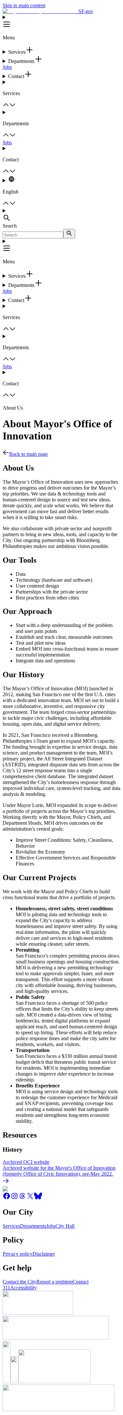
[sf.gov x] (30, 1198)
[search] (69, 233)
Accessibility (23, 1287)
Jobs (7, 67)
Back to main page (28, 454)
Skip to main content (24, 5)
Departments (33, 1226)
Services (11, 1226)
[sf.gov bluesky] (38, 1198)
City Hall (64, 1226)
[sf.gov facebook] (6, 1198)
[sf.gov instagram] (14, 1198)
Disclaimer (43, 1254)
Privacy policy (17, 1254)
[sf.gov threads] (22, 1198)
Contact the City (19, 1281)
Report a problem (54, 1281)
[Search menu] (61, 215)
